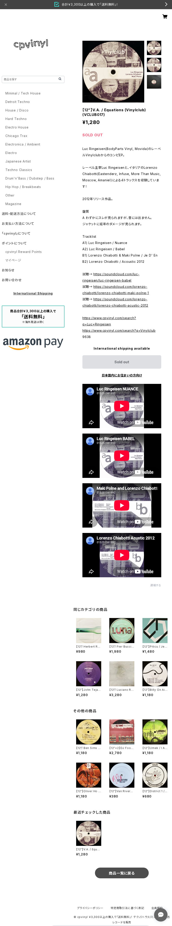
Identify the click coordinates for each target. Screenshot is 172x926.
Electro (11, 153)
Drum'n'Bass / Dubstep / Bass (29, 178)
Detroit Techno (17, 102)
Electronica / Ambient (22, 144)
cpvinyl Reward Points (23, 252)
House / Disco (16, 110)
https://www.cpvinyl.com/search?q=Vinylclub (119, 330)
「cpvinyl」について (16, 233)
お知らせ (8, 270)
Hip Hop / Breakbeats (23, 187)
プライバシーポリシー (90, 908)
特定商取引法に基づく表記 (127, 908)
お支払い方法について (18, 223)
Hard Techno (16, 119)
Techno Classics (18, 170)
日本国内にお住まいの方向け (122, 375)
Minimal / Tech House (23, 93)
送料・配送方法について (19, 214)
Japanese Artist (18, 161)
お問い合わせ (12, 280)
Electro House (16, 127)
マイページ (13, 260)
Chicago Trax (16, 136)
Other (10, 195)
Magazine (13, 204)
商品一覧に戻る (122, 873)
